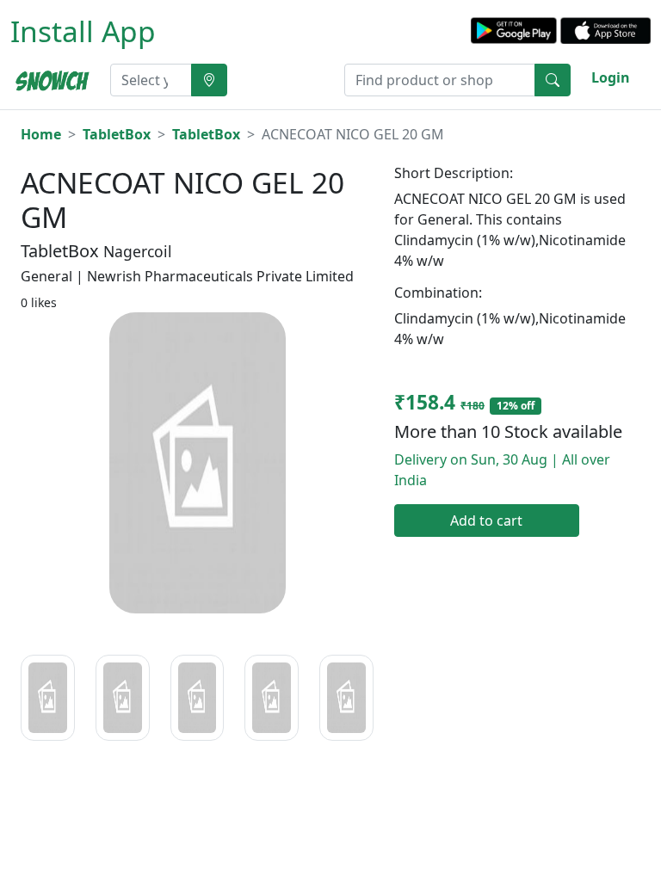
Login (610, 77)
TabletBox (117, 134)
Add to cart (486, 520)
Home (41, 134)
